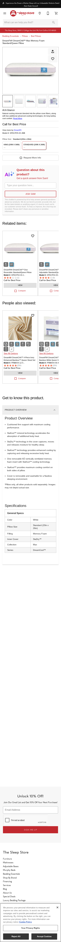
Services (7, 885)
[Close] (57, 907)
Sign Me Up (30, 829)
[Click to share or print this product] (52, 51)
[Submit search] (53, 22)
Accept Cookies (44, 936)
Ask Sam (31, 194)
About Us (7, 892)
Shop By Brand (10, 877)
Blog (5, 888)
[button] (4, 13)
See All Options (11, 353)
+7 (11, 349)
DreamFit (17, 130)
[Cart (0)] (56, 13)
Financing (7, 881)
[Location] (39, 13)
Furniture (7, 858)
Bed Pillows (36, 36)
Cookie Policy (25, 922)
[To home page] (22, 13)
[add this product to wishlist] (52, 58)
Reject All (16, 936)
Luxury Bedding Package (14, 900)
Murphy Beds (9, 869)
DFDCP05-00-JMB (17, 133)
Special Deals (9, 896)
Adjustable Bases (11, 866)
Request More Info (32, 157)
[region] (30, 922)
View (20, 285)
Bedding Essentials (10, 36)
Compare (22, 291)
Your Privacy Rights (30, 928)
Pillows (25, 36)
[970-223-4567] (48, 13)
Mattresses (8, 862)
